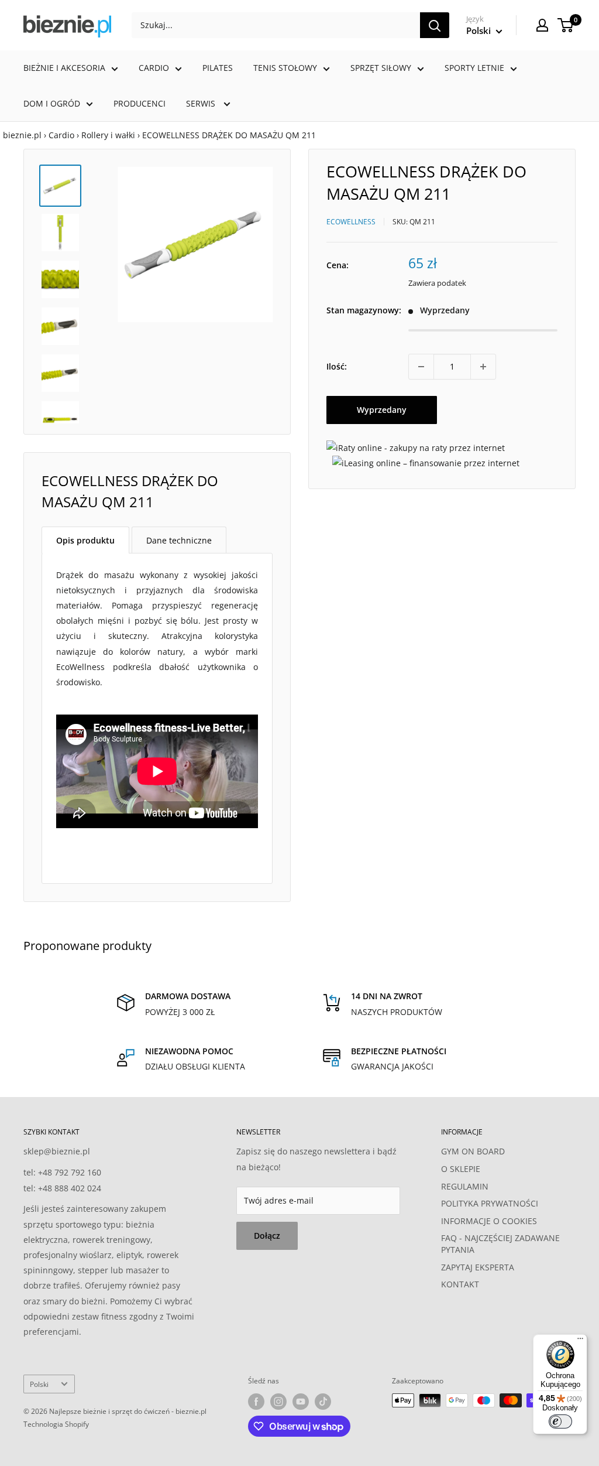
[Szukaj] (434, 25)
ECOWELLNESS (351, 222)
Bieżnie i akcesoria (64, 67)
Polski (39, 1384)
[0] (566, 25)
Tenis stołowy (285, 67)
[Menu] (580, 1341)
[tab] (85, 540)
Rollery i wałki (108, 135)
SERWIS (202, 103)
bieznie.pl (22, 135)
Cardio (154, 67)
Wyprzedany (382, 409)
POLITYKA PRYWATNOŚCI (489, 1203)
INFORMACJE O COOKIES (489, 1220)
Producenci (139, 103)
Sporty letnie (474, 67)
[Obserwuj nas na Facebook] (256, 1401)
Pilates (217, 67)
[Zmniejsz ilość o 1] (421, 366)
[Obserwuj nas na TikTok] (323, 1401)
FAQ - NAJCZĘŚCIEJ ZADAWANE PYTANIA (500, 1243)
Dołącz (267, 1235)
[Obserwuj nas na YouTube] (300, 1401)
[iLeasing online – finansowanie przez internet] (425, 463)
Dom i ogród (51, 103)
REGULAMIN (464, 1186)
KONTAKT (460, 1284)
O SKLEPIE (460, 1168)
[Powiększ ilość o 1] (483, 366)
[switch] (560, 1421)
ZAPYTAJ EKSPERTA (477, 1267)
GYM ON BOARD (473, 1151)
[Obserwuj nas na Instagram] (278, 1401)
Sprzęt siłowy (380, 67)
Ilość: (336, 366)
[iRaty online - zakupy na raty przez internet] (415, 447)
